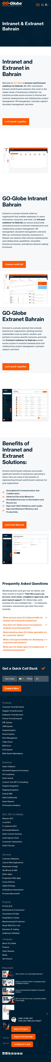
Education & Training (10, 929)
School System (8, 734)
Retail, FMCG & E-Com (11, 925)
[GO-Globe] (12, 4)
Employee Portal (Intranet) (12, 715)
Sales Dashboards (9, 797)
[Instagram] (9, 1054)
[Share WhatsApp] (15, 1054)
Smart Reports (8, 801)
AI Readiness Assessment (12, 890)
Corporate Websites (10, 859)
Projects (5, 947)
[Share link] (18, 1053)
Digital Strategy (8, 886)
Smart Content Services (12, 834)
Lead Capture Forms (10, 838)
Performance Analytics (11, 805)
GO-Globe (18, 83)
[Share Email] (21, 1054)
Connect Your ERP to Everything (15, 782)
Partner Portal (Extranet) (12, 718)
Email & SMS (7, 794)
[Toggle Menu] (38, 5)
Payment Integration (10, 786)
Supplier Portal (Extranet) (12, 711)
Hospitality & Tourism (10, 918)
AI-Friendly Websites (10, 830)
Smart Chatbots (8, 766)
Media (4, 955)
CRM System (7, 726)
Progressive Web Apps (11, 878)
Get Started (7, 959)
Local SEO (6, 822)
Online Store (7, 742)
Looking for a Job (22, 1044)
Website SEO (7, 818)
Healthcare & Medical (10, 933)
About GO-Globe (9, 943)
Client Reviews (8, 951)
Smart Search (7, 778)
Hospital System (9, 730)
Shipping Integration (10, 790)
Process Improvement (11, 894)
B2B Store (6, 746)
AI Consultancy (8, 774)
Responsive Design (10, 866)
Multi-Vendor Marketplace (12, 753)
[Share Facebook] (6, 1054)
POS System (7, 750)
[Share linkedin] (3, 1054)
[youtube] (12, 1054)
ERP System (7, 722)
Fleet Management (9, 738)
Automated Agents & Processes (15, 770)
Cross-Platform (8, 882)
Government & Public (10, 914)
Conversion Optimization (12, 842)
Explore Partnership (23, 1036)
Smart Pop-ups (8, 846)
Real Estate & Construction (13, 910)
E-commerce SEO (9, 826)
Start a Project (21, 1029)
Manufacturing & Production (13, 922)
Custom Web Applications (12, 862)
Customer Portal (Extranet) (13, 707)
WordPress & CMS (9, 870)
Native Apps (7, 874)
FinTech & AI (7, 906)
